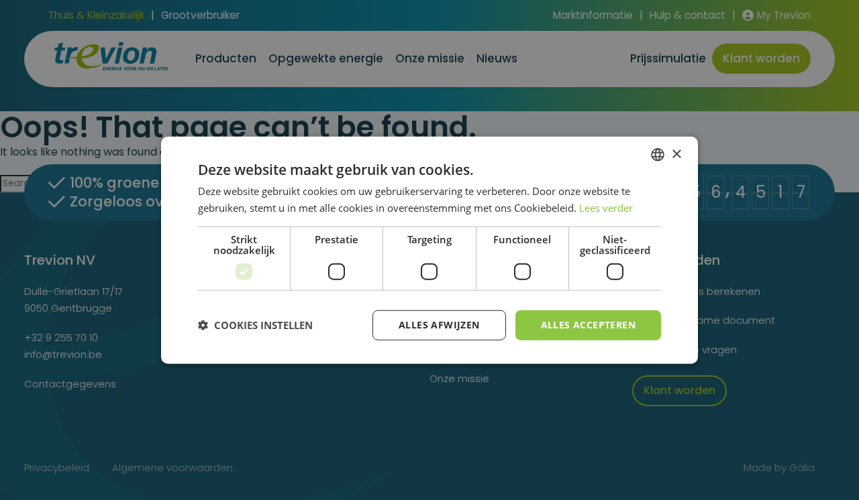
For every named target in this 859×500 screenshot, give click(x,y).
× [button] (676, 154)
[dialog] (429, 250)
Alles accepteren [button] (588, 324)
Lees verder (606, 207)
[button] (255, 325)
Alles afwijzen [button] (439, 324)
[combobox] (657, 155)
